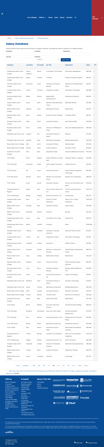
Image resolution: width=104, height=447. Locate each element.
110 (44, 365)
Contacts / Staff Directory (25, 394)
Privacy (39, 386)
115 (68, 365)
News (50, 17)
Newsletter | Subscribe (25, 397)
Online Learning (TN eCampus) (27, 406)
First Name (9, 51)
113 (58, 365)
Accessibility (40, 382)
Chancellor (8, 384)
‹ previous (25, 365)
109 (39, 365)
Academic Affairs (10, 386)
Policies (23, 391)
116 (73, 365)
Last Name (37, 51)
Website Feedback (42, 388)
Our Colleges (32, 17)
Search (39, 384)
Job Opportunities (26, 382)
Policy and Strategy (11, 399)
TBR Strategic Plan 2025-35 (26, 410)
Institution (37, 56)
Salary (88, 65)
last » (86, 365)
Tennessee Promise (27, 413)
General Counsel (10, 394)
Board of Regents (10, 382)
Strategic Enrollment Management (11, 402)
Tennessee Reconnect (28, 415)
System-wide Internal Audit (11, 407)
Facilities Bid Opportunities (25, 388)
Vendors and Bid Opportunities (26, 385)
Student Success (10, 405)
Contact (69, 17)
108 (34, 365)
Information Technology (9, 396)
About (62, 17)
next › (80, 365)
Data (56, 17)
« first (17, 365)
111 (49, 365)
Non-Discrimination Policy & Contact (89, 428)
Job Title (8, 56)
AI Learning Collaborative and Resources (26, 402)
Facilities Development (12, 388)
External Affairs (10, 392)
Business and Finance (11, 390)
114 (63, 365)
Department (66, 51)
